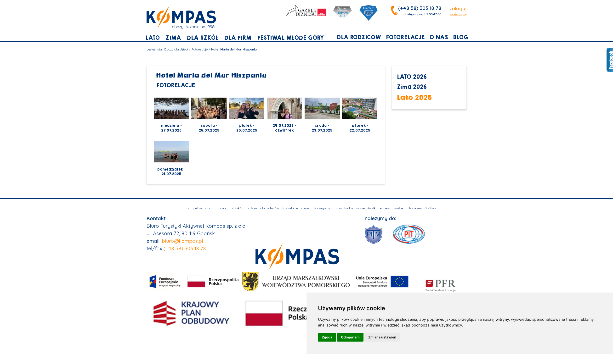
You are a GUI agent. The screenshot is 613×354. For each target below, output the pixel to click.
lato (152, 38)
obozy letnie (193, 208)
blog (460, 37)
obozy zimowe (215, 208)
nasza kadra (344, 208)
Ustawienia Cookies (422, 208)
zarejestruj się (458, 14)
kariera (385, 208)
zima (173, 38)
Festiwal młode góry (290, 38)
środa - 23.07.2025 (322, 128)
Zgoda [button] (327, 337)
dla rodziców (359, 37)
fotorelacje (405, 37)
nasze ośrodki (366, 208)
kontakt (398, 208)
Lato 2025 (414, 97)
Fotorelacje (200, 49)
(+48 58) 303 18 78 (419, 8)
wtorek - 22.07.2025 (360, 128)
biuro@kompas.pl (182, 241)
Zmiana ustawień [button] (382, 337)
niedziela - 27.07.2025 (171, 128)
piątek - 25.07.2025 (246, 128)
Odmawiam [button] (350, 337)
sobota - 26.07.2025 (209, 128)
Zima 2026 (412, 87)
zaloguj (457, 8)
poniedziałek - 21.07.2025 (171, 172)
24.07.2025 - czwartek (284, 128)
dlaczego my (322, 208)
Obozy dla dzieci (176, 49)
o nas (438, 37)
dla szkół (202, 38)
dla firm (237, 38)
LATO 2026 (412, 77)
